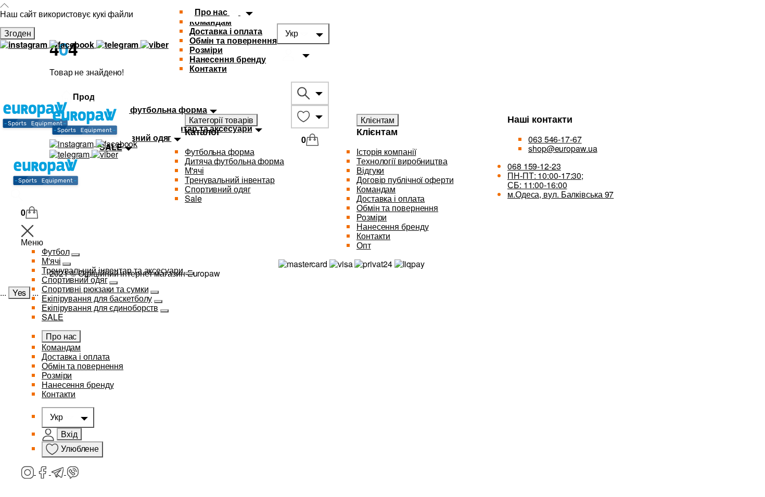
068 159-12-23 (534, 166)
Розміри (206, 50)
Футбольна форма (219, 152)
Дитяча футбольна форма (234, 161)
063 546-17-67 (555, 139)
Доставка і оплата (225, 31)
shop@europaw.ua (562, 148)
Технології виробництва (402, 161)
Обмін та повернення (233, 40)
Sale (193, 198)
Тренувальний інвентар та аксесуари (112, 270)
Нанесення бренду (227, 59)
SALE (52, 317)
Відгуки (370, 170)
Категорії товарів (221, 120)
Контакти (208, 68)
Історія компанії (386, 152)
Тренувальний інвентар (230, 180)
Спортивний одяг (75, 279)
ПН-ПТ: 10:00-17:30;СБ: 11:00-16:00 (545, 180)
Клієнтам (377, 120)
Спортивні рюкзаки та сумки (95, 289)
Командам (61, 347)
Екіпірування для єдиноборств (100, 307)
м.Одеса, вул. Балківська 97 (560, 194)
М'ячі (51, 261)
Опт (363, 245)
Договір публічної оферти (405, 180)
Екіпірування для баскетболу (97, 298)
